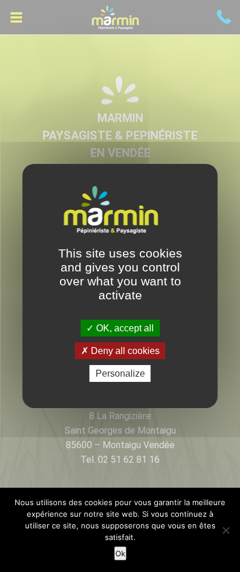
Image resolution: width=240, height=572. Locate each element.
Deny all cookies (124, 351)
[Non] (225, 530)
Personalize (120, 373)
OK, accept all (124, 328)
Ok (120, 553)
